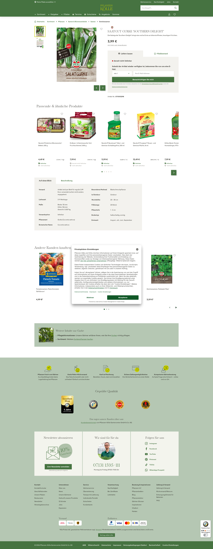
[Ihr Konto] (169, 14)
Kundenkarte (87, 505)
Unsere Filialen (39, 495)
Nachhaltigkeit (159, 2)
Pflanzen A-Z (136, 488)
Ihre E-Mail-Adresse (142, 73)
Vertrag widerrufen (106, 535)
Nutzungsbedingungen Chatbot (135, 545)
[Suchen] (175, 8)
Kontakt (176, 2)
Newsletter (38, 501)
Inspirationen (136, 505)
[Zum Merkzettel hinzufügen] (101, 29)
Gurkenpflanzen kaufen (83, 339)
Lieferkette (111, 495)
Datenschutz (106, 545)
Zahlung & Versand (163, 488)
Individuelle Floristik (90, 498)
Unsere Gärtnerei (65, 495)
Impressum (117, 545)
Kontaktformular (40, 488)
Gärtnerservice (145, 2)
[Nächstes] (102, 88)
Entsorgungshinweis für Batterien (164, 496)
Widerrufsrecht (93, 545)
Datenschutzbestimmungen (119, 87)
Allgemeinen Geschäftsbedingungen (152, 84)
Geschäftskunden (40, 491)
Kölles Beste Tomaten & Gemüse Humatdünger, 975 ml (176, 144)
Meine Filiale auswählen (45, 2)
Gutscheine (87, 501)
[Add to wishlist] (64, 255)
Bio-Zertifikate (113, 491)
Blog (133, 495)
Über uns (62, 488)
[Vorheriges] (96, 88)
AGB (84, 545)
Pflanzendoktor (137, 498)
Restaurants (38, 498)
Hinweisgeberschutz (41, 505)
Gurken (114, 335)
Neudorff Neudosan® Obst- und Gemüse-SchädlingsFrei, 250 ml (113, 144)
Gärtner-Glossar (138, 501)
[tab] (161, 53)
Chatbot (135, 508)
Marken (134, 511)
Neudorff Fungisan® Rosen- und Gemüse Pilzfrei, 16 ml (144, 144)
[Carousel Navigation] (99, 88)
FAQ (158, 500)
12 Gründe (62, 501)
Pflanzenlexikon (137, 491)
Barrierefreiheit (154, 545)
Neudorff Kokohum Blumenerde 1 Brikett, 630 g (50, 144)
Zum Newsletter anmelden (58, 467)
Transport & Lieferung (91, 495)
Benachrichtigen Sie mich (143, 79)
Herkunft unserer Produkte (68, 498)
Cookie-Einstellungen (171, 545)
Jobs (168, 2)
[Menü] (209, 521)
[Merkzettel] (174, 14)
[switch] (205, 535)
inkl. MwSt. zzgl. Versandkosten (117, 45)
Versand (99, 530)
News (61, 491)
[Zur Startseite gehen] (106, 7)
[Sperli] (143, 27)
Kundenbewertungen (88, 423)
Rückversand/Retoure (164, 491)
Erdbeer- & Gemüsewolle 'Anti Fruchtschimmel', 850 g (81, 144)
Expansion (62, 508)
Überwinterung (88, 491)
